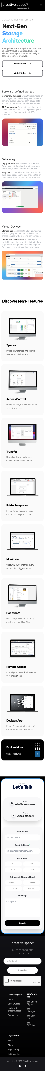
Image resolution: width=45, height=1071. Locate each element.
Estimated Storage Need (23, 877)
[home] (15, 5)
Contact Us (13, 1015)
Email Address (22, 845)
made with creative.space (14, 1009)
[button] (41, 5)
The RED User (31, 1024)
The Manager (31, 1010)
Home (10, 999)
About (10, 1045)
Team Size (22, 858)
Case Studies (14, 1004)
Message (22, 895)
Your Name (22, 831)
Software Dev (14, 1054)
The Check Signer (32, 1003)
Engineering (13, 1049)
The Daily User (31, 1017)
